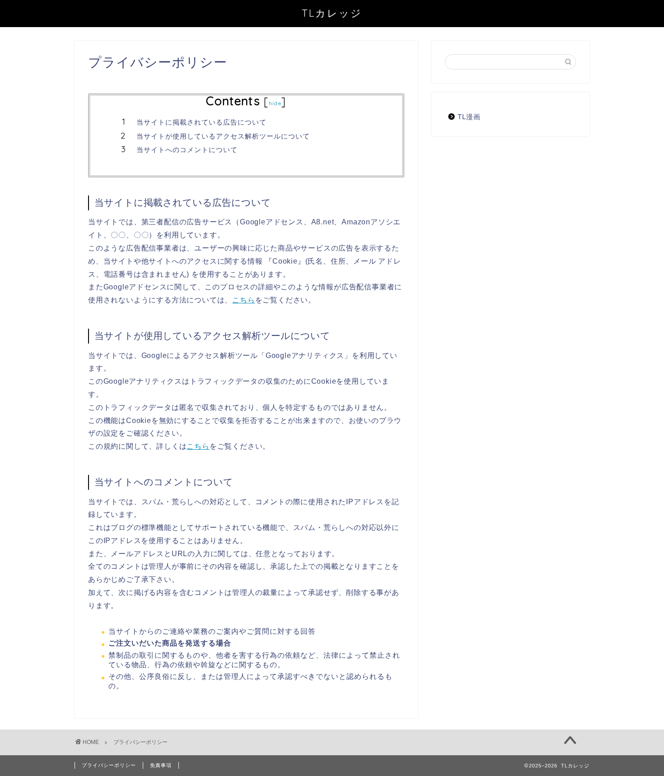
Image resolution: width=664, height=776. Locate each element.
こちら (243, 300)
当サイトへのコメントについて (187, 149)
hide (275, 103)
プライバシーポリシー (109, 765)
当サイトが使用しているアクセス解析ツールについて (223, 136)
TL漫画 (469, 117)
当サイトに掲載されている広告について (201, 122)
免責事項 (161, 765)
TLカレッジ (332, 13)
